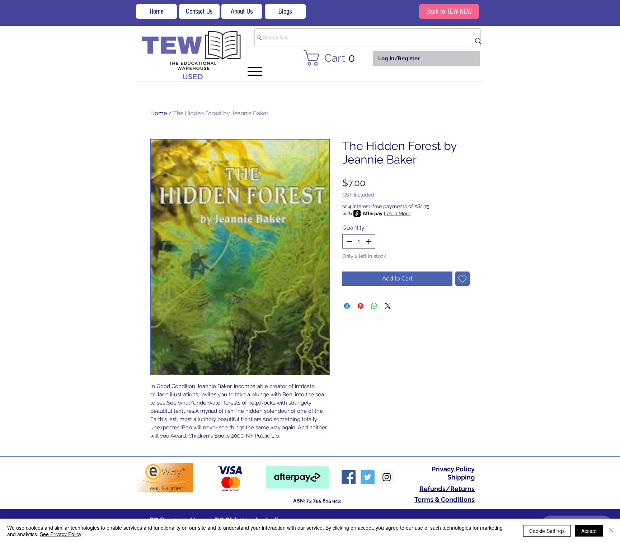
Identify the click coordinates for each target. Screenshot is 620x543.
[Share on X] (388, 306)
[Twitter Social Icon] (368, 477)
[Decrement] (348, 241)
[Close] (611, 530)
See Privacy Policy (60, 534)
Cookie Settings (547, 530)
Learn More (397, 213)
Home (158, 113)
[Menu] (255, 71)
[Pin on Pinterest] (360, 306)
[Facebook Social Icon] (349, 477)
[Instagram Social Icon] (387, 477)
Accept (589, 530)
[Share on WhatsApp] (374, 306)
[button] (333, 58)
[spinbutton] (358, 241)
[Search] (478, 41)
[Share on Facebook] (347, 306)
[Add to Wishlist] (462, 279)
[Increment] (369, 241)
